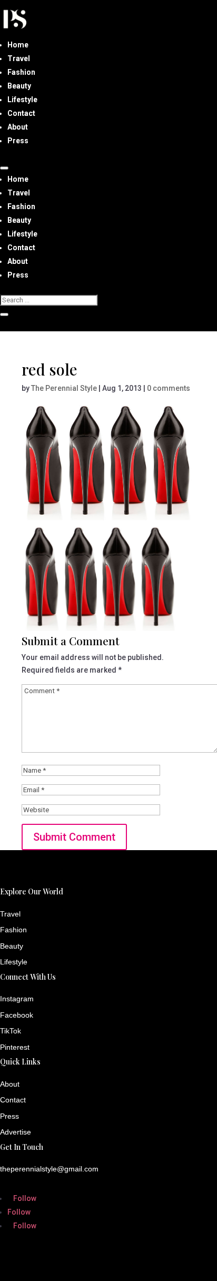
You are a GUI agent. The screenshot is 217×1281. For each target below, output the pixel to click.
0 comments (168, 388)
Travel (18, 58)
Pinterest (14, 1047)
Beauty (19, 86)
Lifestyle (22, 99)
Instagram (17, 998)
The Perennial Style (64, 388)
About (17, 127)
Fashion (21, 72)
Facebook (16, 1015)
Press (17, 140)
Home (17, 45)
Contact (21, 113)
